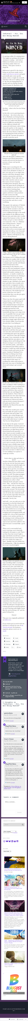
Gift (24, 2)
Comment (19, 812)
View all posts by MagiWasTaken (14, 675)
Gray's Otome (9, 739)
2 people (12, 720)
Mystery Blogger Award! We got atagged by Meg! (13, 696)
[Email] (15, 841)
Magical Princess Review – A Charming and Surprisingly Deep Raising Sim (13, 888)
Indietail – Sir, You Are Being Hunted (13, 35)
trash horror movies (12, 74)
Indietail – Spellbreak (11, 693)
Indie (11, 687)
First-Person (16, 686)
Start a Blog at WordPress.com (14, 1009)
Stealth (19, 687)
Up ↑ (14, 1010)
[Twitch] (4, 841)
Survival (7, 689)
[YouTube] (7, 841)
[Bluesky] (9, 841)
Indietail (7, 684)
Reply (23, 714)
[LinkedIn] (12, 841)
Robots (15, 687)
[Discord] (17, 841)
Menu (5, 26)
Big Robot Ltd (9, 686)
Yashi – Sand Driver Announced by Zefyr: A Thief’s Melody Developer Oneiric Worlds (13, 942)
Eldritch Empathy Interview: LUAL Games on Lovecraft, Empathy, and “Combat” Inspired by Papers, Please (13, 914)
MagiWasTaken (10, 726)
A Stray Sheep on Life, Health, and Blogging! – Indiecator (13, 787)
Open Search (25, 26)
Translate (14, 832)
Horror (7, 687)
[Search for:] (14, 824)
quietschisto (8, 713)
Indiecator (14, 21)
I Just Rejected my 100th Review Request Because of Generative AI (13, 869)
